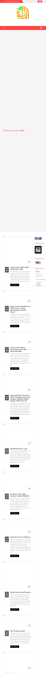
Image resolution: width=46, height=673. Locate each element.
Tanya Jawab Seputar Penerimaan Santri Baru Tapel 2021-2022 (18, 349)
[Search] (4, 28)
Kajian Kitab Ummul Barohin (20, 592)
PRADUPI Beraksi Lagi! (18, 449)
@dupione (38, 271)
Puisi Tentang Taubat (17, 631)
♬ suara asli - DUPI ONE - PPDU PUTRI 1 (39, 284)
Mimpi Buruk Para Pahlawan (20, 537)
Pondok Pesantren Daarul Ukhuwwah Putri (23, 20)
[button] (38, 249)
